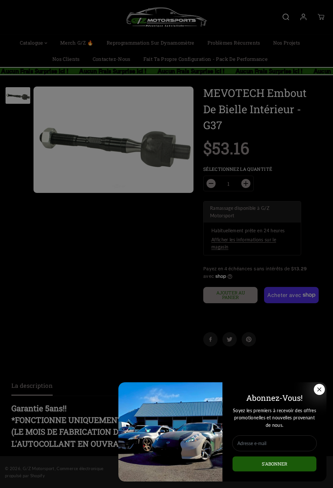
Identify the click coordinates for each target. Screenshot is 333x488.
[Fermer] (319, 389)
